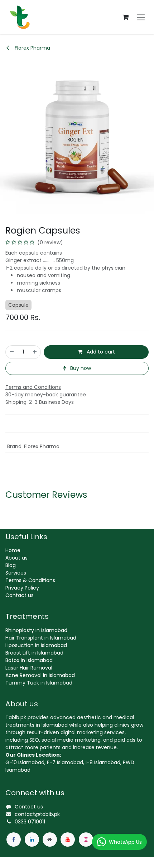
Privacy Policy (22, 587)
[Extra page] (50, 839)
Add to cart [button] (100, 351)
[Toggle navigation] (141, 17)
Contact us (19, 595)
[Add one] (35, 352)
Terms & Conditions (30, 580)
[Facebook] (13, 839)
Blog (10, 565)
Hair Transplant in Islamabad (40, 637)
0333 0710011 (30, 821)
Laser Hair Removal (28, 667)
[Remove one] (11, 352)
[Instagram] (86, 839)
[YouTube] (68, 839)
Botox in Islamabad (29, 660)
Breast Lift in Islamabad (34, 652)
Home (12, 550)
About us (16, 557)
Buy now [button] (80, 368)
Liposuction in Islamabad (36, 645)
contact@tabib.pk (37, 814)
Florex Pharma (31, 47)
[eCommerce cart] (125, 17)
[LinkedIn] (32, 839)
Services (15, 572)
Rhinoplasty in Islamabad (36, 630)
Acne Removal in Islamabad (40, 675)
